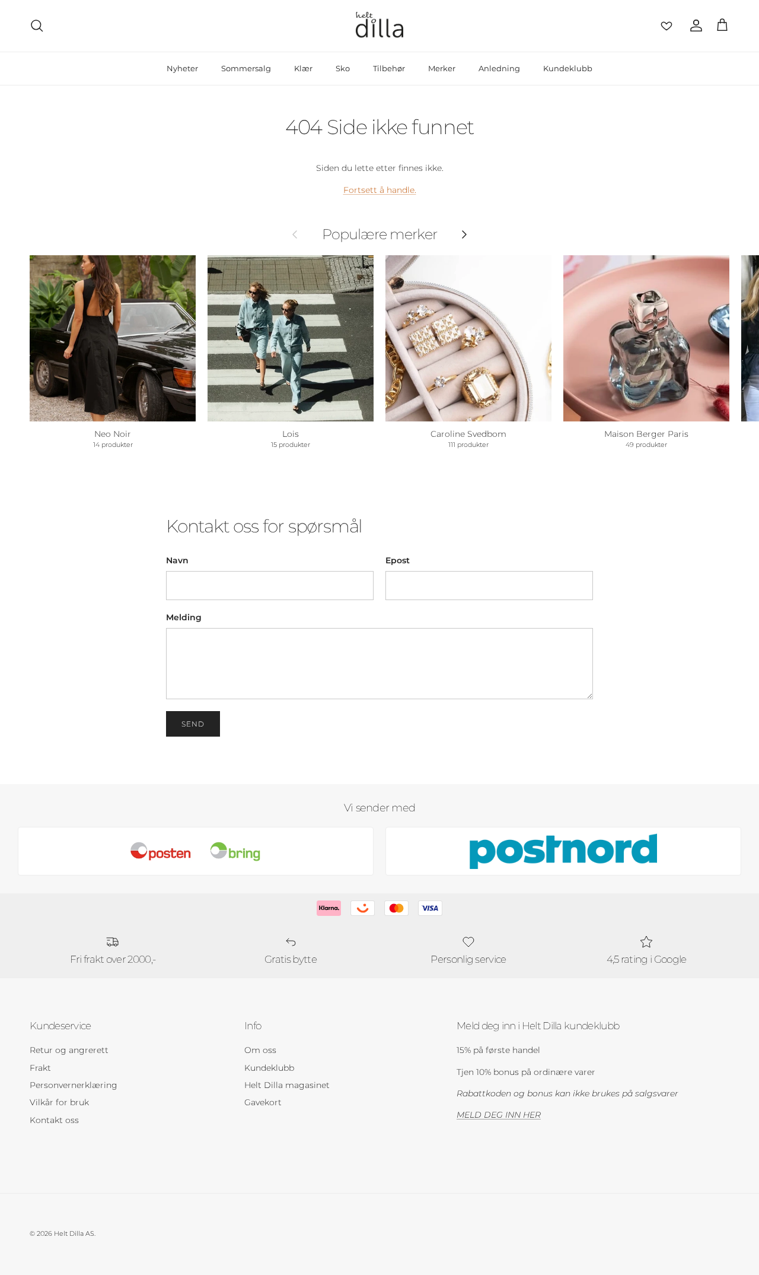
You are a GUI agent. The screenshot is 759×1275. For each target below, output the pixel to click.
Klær (303, 68)
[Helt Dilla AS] (379, 26)
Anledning (499, 68)
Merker (441, 68)
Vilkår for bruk (59, 1102)
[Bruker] (693, 25)
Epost (397, 560)
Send (193, 723)
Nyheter (182, 68)
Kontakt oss (54, 1120)
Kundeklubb (567, 68)
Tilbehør (389, 68)
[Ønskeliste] (664, 25)
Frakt (40, 1067)
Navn (177, 560)
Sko (343, 68)
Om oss (260, 1050)
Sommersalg (246, 68)
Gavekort (263, 1102)
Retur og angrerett (69, 1050)
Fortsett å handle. (379, 190)
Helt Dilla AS (74, 1233)
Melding (184, 617)
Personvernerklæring (73, 1085)
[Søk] (37, 25)
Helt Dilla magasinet (287, 1085)
